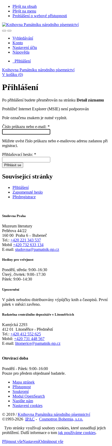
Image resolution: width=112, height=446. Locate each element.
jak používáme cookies (77, 432)
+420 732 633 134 (28, 245)
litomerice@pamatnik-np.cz (37, 343)
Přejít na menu (24, 11)
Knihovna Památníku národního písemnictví (38, 70)
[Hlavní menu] (9, 30)
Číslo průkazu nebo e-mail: (25, 126)
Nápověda (21, 52)
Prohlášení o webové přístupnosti (40, 16)
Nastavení (31, 441)
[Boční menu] (4, 30)
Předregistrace (24, 197)
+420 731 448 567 (29, 338)
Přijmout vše (12, 441)
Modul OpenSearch (29, 396)
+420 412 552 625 (25, 334)
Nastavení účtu (25, 47)
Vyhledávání (23, 38)
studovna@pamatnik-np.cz (37, 249)
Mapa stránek (24, 382)
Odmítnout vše (51, 441)
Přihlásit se (12, 165)
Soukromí (21, 391)
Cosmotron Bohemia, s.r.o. (61, 419)
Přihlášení (22, 61)
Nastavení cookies (27, 405)
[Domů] (40, 24)
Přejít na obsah (25, 6)
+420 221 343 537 (25, 240)
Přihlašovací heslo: (19, 154)
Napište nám (23, 401)
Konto (18, 43)
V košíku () (12, 74)
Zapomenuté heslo (28, 192)
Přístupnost (22, 387)
